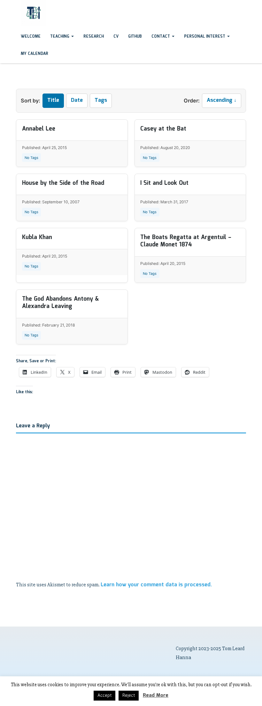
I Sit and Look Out (164, 183)
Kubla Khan (37, 237)
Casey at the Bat (163, 128)
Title (53, 100)
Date (77, 100)
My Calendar (34, 54)
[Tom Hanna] (16, 6)
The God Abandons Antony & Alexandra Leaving (60, 303)
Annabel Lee (38, 128)
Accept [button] (104, 695)
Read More (155, 695)
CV (116, 37)
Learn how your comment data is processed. (156, 585)
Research (93, 37)
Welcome (31, 37)
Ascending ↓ (221, 100)
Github (135, 37)
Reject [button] (128, 695)
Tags (101, 100)
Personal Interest (205, 37)
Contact (161, 37)
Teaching (60, 37)
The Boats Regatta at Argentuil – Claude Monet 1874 (185, 241)
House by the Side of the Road (63, 183)
